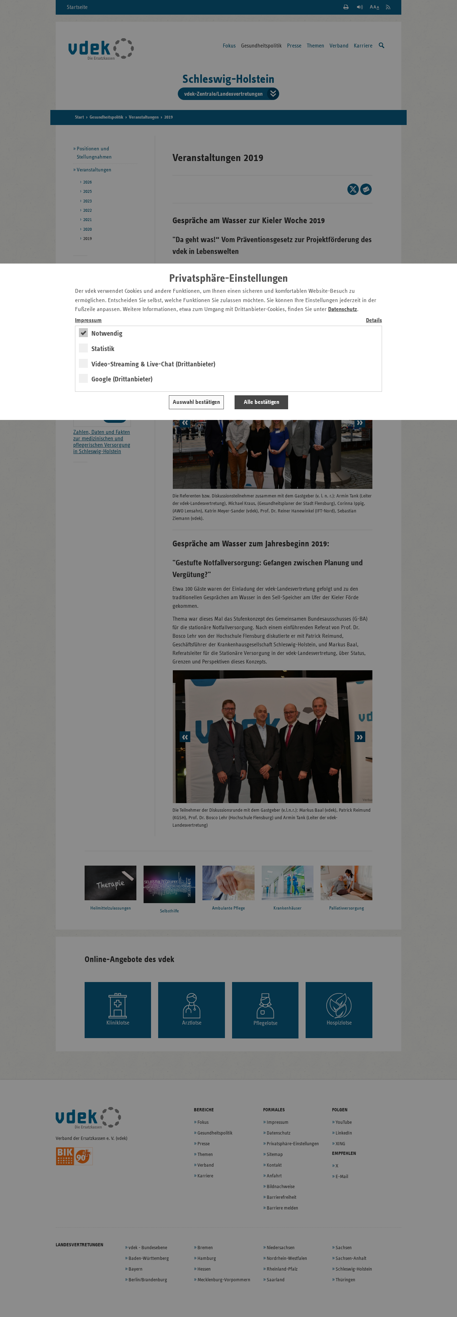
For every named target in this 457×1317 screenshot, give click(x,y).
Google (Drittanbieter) (121, 379)
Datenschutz (342, 309)
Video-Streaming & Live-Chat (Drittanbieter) (153, 364)
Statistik (103, 348)
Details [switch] (374, 320)
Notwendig (106, 333)
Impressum (88, 320)
